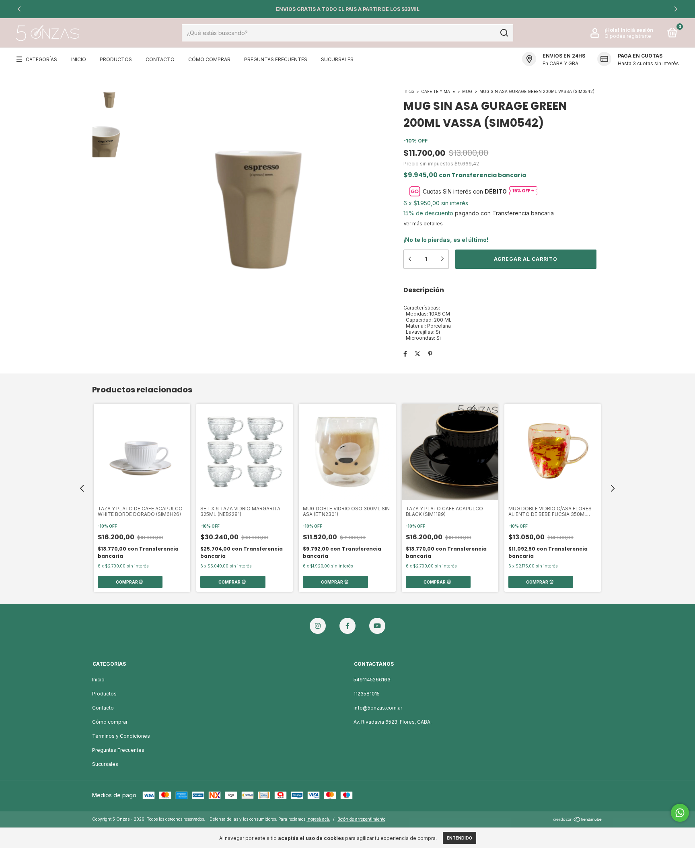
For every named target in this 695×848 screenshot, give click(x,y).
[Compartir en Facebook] (405, 354)
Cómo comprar (109, 722)
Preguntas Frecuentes (275, 59)
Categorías (41, 59)
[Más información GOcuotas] (523, 191)
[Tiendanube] (578, 820)
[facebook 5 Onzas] (347, 626)
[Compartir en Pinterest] (430, 354)
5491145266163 (372, 680)
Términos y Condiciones (121, 736)
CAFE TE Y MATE (438, 91)
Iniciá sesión (637, 30)
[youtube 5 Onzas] (377, 626)
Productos (116, 59)
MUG (467, 91)
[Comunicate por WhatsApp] (680, 813)
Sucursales (337, 59)
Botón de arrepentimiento (361, 819)
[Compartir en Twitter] (417, 354)
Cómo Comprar (209, 59)
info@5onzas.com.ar (378, 708)
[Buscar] (503, 33)
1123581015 (367, 694)
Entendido (459, 838)
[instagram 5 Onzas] (318, 626)
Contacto (160, 59)
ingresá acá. (318, 819)
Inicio (78, 59)
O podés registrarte (628, 36)
